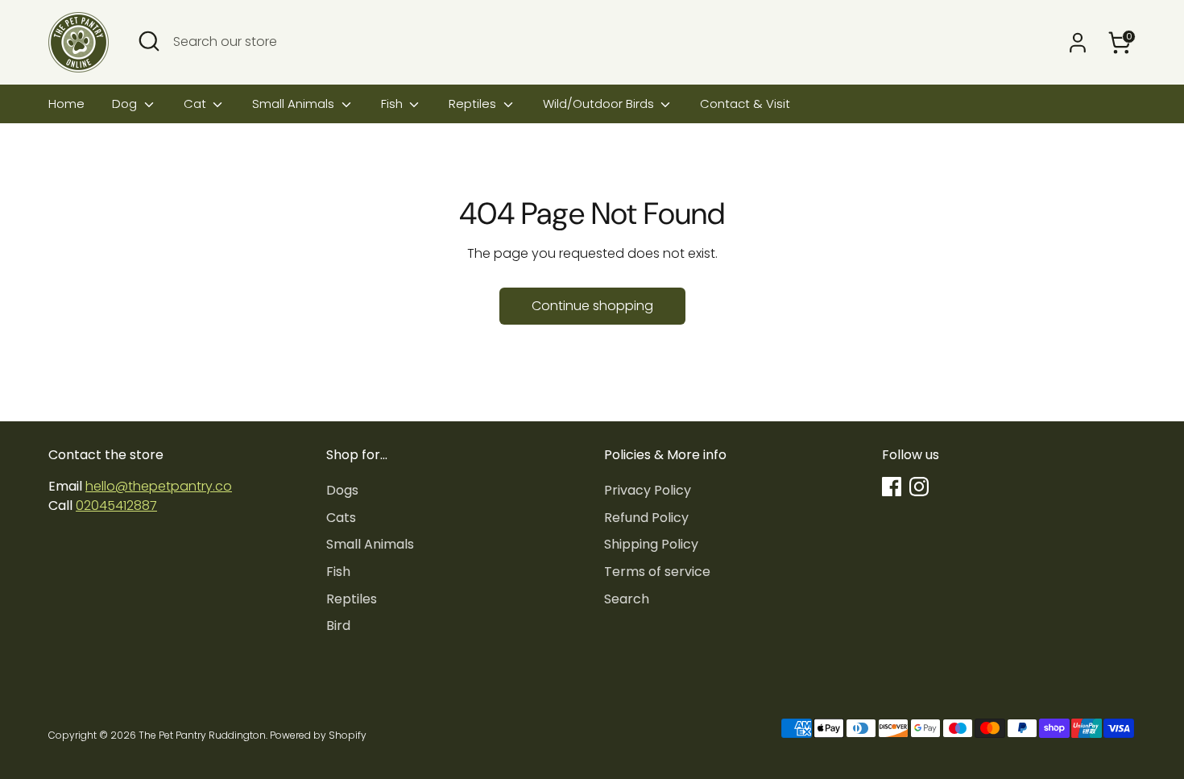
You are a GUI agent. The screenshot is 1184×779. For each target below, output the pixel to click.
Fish (393, 103)
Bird (338, 625)
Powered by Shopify (318, 735)
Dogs (342, 490)
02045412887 (116, 505)
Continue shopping (592, 305)
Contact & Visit (745, 103)
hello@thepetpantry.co (158, 486)
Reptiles (474, 103)
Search (626, 599)
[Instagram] (919, 486)
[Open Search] (149, 41)
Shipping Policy (651, 544)
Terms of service (657, 571)
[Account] (1078, 43)
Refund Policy (646, 517)
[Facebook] (891, 486)
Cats (341, 517)
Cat (196, 103)
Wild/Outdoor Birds (600, 103)
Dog (126, 103)
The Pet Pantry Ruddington (202, 735)
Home (66, 103)
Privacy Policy (647, 490)
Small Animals (294, 103)
